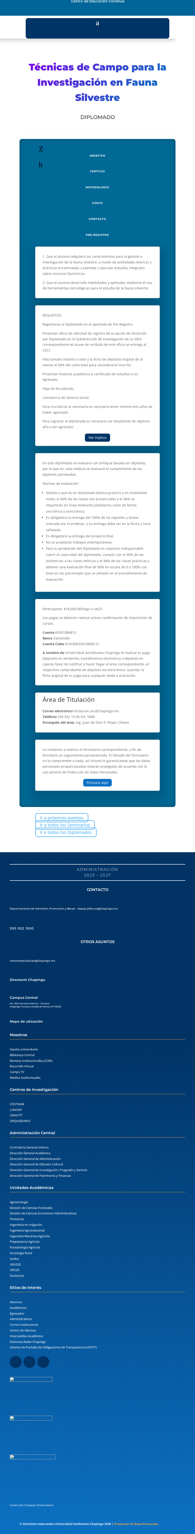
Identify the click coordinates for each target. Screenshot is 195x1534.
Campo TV (17, 1072)
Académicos (18, 1308)
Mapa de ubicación (26, 1021)
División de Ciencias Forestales (31, 1208)
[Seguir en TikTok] (106, 10)
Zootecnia (17, 1275)
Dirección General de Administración (35, 1159)
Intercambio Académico (26, 1336)
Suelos (14, 1259)
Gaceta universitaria (24, 1049)
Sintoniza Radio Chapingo (28, 1342)
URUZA (15, 1270)
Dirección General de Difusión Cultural (36, 1164)
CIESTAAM (17, 1104)
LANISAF (16, 1110)
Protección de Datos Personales (136, 1524)
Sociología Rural (21, 1253)
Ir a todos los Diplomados (66, 832)
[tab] (97, 152)
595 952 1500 (22, 928)
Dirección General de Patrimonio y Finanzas (40, 1175)
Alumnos (16, 1302)
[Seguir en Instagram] (97, 10)
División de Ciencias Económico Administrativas (43, 1213)
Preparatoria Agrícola (24, 1241)
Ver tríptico (97, 437)
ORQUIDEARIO (20, 1121)
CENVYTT (16, 1115)
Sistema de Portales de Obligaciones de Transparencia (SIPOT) (53, 1347)
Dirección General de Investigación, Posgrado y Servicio (48, 1170)
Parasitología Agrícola (25, 1247)
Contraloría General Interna (29, 1147)
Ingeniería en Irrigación (26, 1224)
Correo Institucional (24, 1324)
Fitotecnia (17, 1219)
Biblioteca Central (22, 1055)
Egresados (17, 1313)
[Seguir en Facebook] (89, 10)
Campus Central (24, 997)
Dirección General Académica (30, 1153)
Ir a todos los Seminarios (65, 825)
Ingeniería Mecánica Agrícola (30, 1236)
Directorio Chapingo (27, 980)
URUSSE (15, 1264)
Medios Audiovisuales (25, 1077)
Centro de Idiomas (23, 1330)
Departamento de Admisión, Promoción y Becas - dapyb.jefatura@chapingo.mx (64, 908)
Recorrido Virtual (22, 1066)
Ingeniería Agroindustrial (27, 1230)
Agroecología (19, 1202)
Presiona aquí (97, 782)
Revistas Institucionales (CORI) (31, 1061)
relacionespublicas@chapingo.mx (32, 960)
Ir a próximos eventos (61, 818)
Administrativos (21, 1319)
